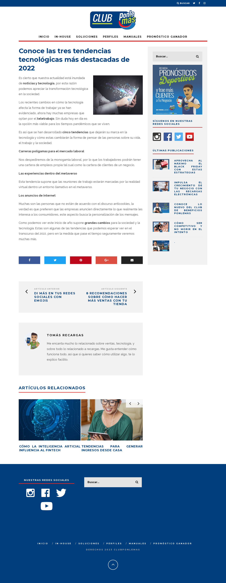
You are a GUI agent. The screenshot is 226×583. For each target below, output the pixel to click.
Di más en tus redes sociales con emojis (54, 297)
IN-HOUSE (63, 36)
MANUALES (133, 36)
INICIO (44, 36)
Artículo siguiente (114, 289)
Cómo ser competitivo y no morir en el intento (188, 228)
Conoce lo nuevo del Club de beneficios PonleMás (188, 209)
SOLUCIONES (87, 36)
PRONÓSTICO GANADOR (167, 36)
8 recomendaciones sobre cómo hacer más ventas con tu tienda (106, 299)
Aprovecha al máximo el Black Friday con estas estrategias (188, 166)
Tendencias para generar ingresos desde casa (112, 448)
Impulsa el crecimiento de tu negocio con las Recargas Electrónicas (188, 188)
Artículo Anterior (47, 289)
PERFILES (110, 36)
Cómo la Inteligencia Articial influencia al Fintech (50, 448)
